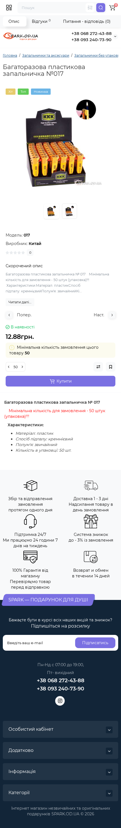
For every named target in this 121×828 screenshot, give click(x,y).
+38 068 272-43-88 (91, 33)
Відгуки (41, 21)
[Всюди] (90, 7)
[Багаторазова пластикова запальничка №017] (60, 143)
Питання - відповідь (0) (87, 21)
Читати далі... (20, 302)
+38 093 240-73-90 (91, 39)
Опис (13, 21)
